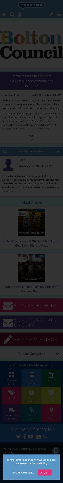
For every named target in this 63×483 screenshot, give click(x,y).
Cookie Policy (39, 463)
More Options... (23, 472)
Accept (45, 472)
